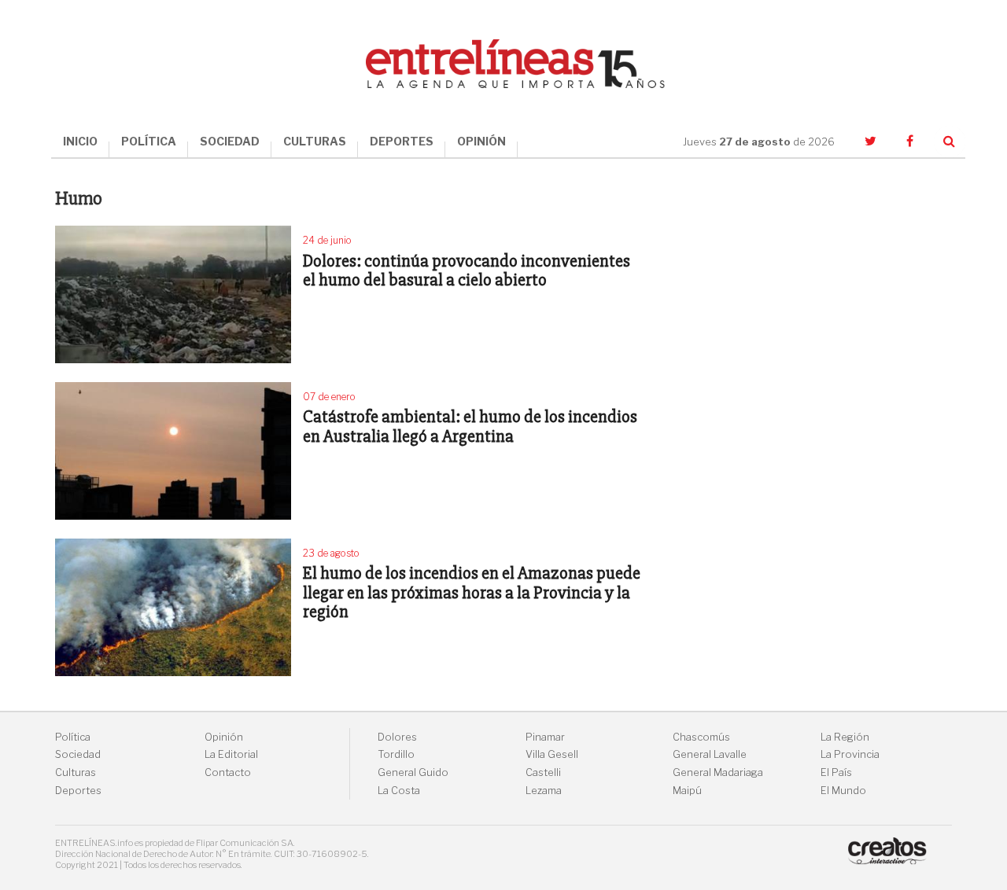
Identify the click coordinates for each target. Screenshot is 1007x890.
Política (72, 737)
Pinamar (545, 737)
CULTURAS (314, 141)
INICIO (80, 141)
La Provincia (850, 754)
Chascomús (701, 737)
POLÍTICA (148, 141)
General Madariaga (718, 772)
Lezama (544, 790)
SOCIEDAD (230, 141)
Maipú (687, 790)
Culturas (75, 772)
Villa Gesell (552, 754)
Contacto (228, 772)
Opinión (224, 737)
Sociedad (78, 754)
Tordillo (396, 754)
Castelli (543, 772)
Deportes (78, 790)
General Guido (413, 772)
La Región (845, 737)
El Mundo (843, 790)
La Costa (399, 790)
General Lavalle (710, 754)
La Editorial (231, 754)
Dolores (397, 737)
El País (836, 772)
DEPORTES (401, 141)
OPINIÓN (481, 141)
